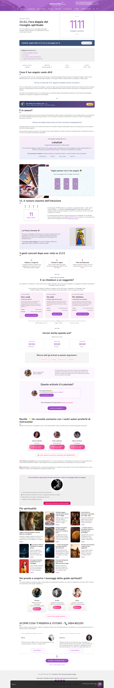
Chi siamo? (55, 674)
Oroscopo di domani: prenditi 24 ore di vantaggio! (36, 561)
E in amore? (26, 55)
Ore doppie (53, 359)
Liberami (89, 104)
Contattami (37, 608)
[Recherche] (97, 9)
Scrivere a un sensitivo (31, 315)
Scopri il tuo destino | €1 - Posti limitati (36, 447)
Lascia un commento (56, 408)
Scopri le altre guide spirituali (56, 616)
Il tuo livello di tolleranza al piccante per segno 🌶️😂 (87, 513)
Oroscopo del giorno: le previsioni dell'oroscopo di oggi (62, 561)
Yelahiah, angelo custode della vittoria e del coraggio (62, 513)
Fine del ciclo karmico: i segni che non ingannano (87, 546)
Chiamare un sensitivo (82, 314)
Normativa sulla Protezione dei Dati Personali (66, 678)
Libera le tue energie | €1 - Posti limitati (57, 447)
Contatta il (56, 660)
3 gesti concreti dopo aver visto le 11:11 (33, 59)
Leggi (20, 541)
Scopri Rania (37, 650)
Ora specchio (44, 359)
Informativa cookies (49, 678)
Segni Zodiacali (41, 9)
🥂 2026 (76, 9)
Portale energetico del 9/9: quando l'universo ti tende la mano (62, 530)
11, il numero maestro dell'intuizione (32, 56)
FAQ (60, 674)
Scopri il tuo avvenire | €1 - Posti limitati (77, 447)
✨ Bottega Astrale (86, 9)
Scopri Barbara (74, 650)
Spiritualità (58, 9)
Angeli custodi (62, 359)
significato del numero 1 (73, 218)
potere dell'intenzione (70, 215)
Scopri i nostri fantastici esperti (57, 664)
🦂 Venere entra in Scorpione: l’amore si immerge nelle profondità (87, 530)
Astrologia (50, 9)
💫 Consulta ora (67, 9)
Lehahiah (50, 148)
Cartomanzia (31, 9)
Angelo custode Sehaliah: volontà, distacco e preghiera (29, 533)
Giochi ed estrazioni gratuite (69, 674)
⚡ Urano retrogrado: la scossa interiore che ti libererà (62, 546)
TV (93, 9)
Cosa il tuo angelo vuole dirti (30, 53)
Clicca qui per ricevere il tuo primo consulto (57, 503)
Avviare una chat (57, 314)
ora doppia (23, 77)
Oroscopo (23, 9)
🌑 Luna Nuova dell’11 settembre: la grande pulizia (36, 546)
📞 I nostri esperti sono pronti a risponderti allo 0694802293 (56, 455)
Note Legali (39, 678)
